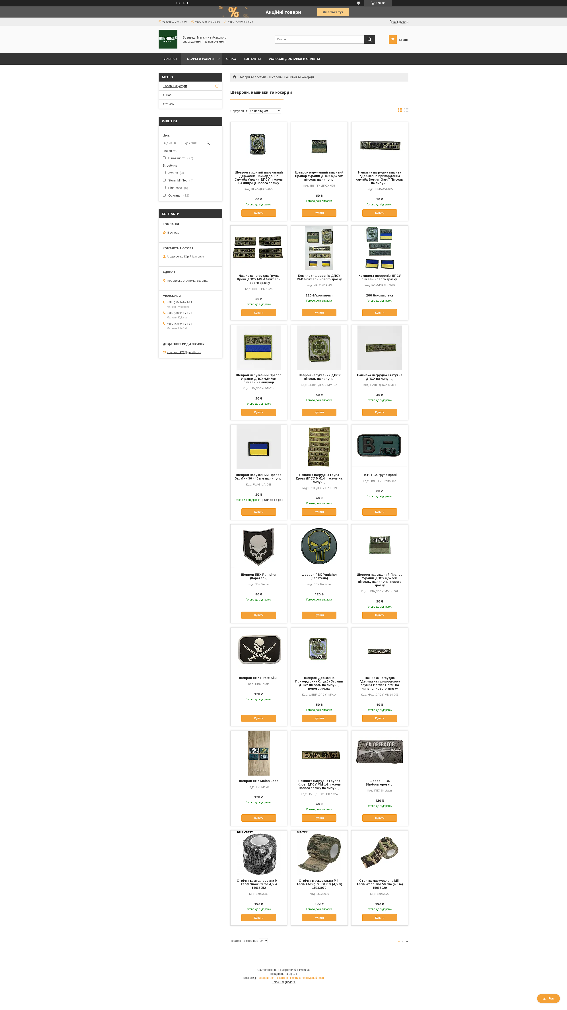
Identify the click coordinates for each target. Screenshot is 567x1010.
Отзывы (169, 104)
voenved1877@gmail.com (184, 352)
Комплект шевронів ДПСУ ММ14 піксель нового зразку (319, 277)
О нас (231, 58)
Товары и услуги (199, 58)
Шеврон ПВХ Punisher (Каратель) (259, 576)
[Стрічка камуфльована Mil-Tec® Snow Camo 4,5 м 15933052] (259, 853)
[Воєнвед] (168, 47)
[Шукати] (369, 39)
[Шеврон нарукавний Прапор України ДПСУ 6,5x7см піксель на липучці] (259, 347)
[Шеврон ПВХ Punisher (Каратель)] (259, 546)
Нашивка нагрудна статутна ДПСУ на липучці (379, 376)
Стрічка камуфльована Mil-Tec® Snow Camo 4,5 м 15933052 (259, 884)
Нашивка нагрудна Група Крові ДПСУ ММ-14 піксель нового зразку (258, 279)
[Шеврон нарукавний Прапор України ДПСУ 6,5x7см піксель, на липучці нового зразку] (379, 546)
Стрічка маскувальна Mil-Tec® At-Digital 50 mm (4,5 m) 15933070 (319, 884)
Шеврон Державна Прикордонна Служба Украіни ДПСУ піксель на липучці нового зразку (319, 683)
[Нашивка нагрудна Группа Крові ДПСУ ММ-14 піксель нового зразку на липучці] (319, 753)
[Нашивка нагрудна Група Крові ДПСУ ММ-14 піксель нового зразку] (259, 248)
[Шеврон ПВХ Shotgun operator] (379, 753)
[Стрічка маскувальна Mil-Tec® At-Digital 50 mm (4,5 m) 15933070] (319, 853)
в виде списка (406, 111)
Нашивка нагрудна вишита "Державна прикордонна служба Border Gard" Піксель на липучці (379, 178)
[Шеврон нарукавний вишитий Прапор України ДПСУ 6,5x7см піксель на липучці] (319, 144)
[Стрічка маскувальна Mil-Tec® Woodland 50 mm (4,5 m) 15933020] (379, 853)
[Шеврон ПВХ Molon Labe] (259, 753)
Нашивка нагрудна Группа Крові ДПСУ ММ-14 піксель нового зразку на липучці (319, 784)
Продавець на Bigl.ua (283, 973)
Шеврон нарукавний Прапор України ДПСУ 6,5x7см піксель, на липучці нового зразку (379, 580)
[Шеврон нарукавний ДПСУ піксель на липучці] (319, 347)
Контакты (252, 58)
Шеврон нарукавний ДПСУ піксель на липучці (319, 376)
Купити (258, 212)
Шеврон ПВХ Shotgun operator (380, 782)
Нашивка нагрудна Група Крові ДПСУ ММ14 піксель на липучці (319, 478)
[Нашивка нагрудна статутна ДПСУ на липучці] (379, 347)
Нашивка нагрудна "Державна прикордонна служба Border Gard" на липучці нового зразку (379, 683)
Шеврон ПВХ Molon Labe (258, 781)
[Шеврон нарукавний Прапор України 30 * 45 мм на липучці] (259, 447)
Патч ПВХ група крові (380, 475)
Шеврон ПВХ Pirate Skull (258, 678)
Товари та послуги (252, 77)
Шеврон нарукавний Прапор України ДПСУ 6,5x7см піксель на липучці (259, 378)
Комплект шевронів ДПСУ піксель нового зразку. (380, 277)
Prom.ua (304, 969)
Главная (170, 58)
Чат (552, 998)
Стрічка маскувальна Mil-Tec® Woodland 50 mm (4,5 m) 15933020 (379, 884)
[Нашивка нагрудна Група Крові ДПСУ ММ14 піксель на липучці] (319, 447)
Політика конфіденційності (307, 977)
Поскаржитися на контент (272, 977)
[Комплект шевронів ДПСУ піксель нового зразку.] (379, 248)
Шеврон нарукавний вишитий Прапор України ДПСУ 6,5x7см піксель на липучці (319, 176)
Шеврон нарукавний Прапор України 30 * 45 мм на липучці (258, 476)
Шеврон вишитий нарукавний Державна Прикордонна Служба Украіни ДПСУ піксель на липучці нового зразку (259, 178)
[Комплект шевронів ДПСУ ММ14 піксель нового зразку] (319, 248)
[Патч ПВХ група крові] (379, 447)
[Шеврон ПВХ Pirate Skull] (259, 650)
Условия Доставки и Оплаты (294, 58)
